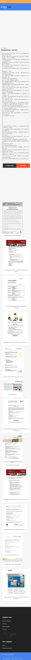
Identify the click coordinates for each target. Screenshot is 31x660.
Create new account (7, 648)
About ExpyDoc (6, 626)
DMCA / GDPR (14, 658)
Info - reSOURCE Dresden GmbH (12, 465)
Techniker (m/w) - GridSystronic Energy (12, 564)
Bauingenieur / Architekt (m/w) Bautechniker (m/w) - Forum (16, 270)
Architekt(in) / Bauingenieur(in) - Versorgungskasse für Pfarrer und (16, 429)
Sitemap (4, 623)
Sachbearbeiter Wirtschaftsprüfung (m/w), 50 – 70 (14, 529)
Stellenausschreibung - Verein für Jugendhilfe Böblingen (16, 307)
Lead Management (12, 394)
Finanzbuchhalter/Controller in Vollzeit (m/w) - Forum (16, 499)
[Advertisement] (15, 29)
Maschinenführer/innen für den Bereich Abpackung (15, 342)
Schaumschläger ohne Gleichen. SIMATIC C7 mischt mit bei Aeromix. (16, 598)
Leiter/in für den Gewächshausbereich (12, 235)
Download (10, 165)
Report (23, 165)
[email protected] (7, 155)
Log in (3, 645)
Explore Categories (6, 621)
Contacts (4, 629)
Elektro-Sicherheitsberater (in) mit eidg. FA (13, 376)
